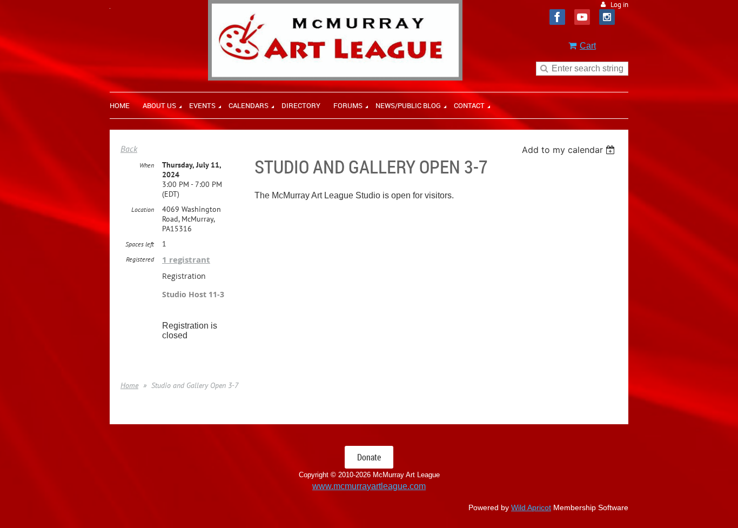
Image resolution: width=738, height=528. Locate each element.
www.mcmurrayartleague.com (369, 486)
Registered (140, 259)
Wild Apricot (531, 507)
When (146, 165)
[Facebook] (557, 17)
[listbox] (570, 149)
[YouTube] (582, 17)
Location (142, 209)
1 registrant (186, 259)
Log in (619, 4)
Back (128, 148)
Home (129, 385)
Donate (369, 457)
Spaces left (139, 244)
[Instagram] (607, 17)
